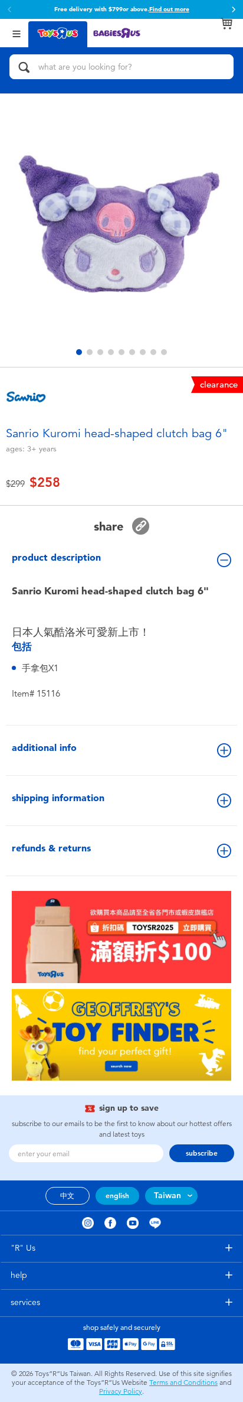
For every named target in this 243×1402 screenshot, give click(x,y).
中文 (67, 1196)
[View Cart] (226, 24)
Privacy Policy (120, 1391)
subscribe (202, 1153)
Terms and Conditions (183, 1382)
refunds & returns (51, 848)
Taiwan (167, 1195)
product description (56, 557)
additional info (44, 747)
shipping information (58, 798)
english (117, 1196)
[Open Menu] (16, 32)
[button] (233, 9)
